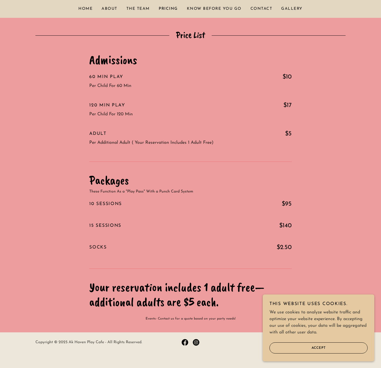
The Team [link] (138, 9)
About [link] (109, 9)
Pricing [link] (168, 9)
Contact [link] (261, 9)
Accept (319, 348)
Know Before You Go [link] (214, 9)
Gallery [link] (292, 9)
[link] (185, 342)
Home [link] (85, 9)
